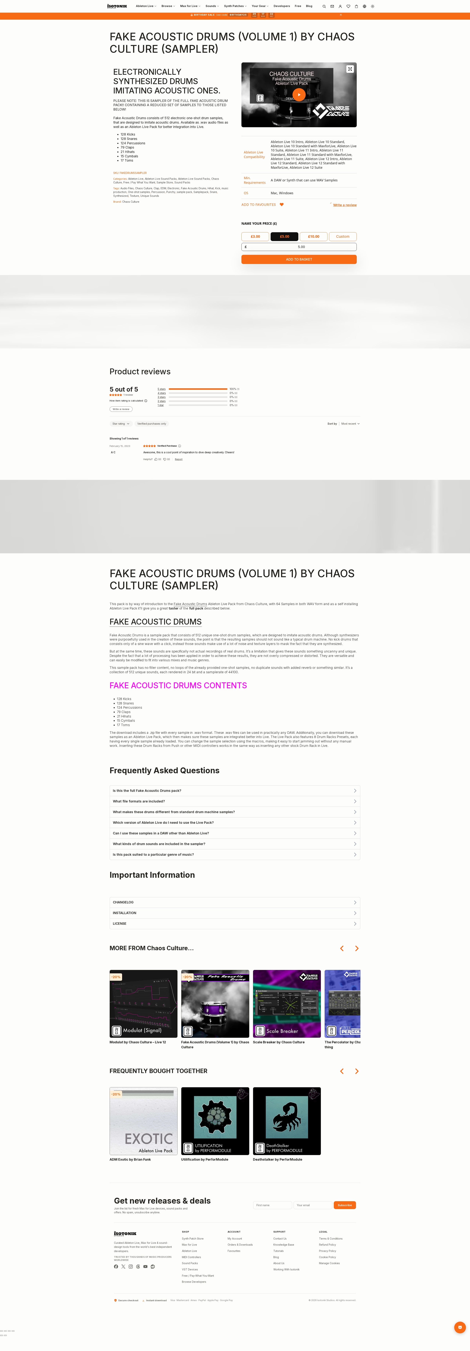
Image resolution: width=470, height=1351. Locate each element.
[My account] (340, 6)
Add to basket (299, 259)
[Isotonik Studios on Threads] (138, 1267)
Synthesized (120, 195)
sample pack (184, 191)
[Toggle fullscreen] (5, 1331)
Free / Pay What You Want (139, 182)
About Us (278, 1263)
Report (178, 459)
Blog (276, 1257)
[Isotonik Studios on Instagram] (131, 1267)
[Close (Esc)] (13, 1331)
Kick (217, 188)
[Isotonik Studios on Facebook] (116, 1267)
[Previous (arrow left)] (1, 1335)
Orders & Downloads (240, 1244)
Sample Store (165, 182)
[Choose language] (364, 6)
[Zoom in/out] (1, 1331)
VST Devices (190, 1269)
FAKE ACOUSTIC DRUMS (156, 621)
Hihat (211, 188)
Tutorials (278, 1250)
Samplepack (201, 191)
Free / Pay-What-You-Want (198, 1275)
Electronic (174, 188)
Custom (343, 236)
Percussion (158, 191)
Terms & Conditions (331, 1238)
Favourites (234, 1250)
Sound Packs (182, 182)
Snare (213, 191)
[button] (262, 204)
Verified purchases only (151, 423)
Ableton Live (135, 178)
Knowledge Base (283, 1244)
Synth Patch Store (193, 1238)
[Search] (324, 6)
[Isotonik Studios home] (117, 6)
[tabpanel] (299, 167)
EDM (163, 188)
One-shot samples (139, 191)
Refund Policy (327, 1244)
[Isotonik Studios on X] (123, 1267)
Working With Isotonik (286, 1269)
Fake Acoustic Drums (193, 188)
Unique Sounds (149, 195)
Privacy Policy (327, 1250)
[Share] (9, 1331)
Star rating (119, 423)
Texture (134, 195)
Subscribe (345, 1205)
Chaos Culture (143, 188)
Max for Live (189, 1244)
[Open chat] (460, 1327)
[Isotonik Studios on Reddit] (153, 1267)
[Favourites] (348, 6)
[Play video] (299, 94)
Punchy (170, 191)
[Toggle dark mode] (372, 6)
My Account (235, 1238)
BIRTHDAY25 (238, 14)
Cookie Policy (327, 1257)
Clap (156, 188)
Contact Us (280, 1238)
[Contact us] (332, 6)
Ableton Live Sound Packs (161, 178)
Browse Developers (194, 1281)
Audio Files (127, 188)
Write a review (121, 409)
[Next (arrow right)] (5, 1335)
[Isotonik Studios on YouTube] (145, 1267)
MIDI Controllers (191, 1257)
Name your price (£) (259, 223)
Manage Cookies (329, 1263)
